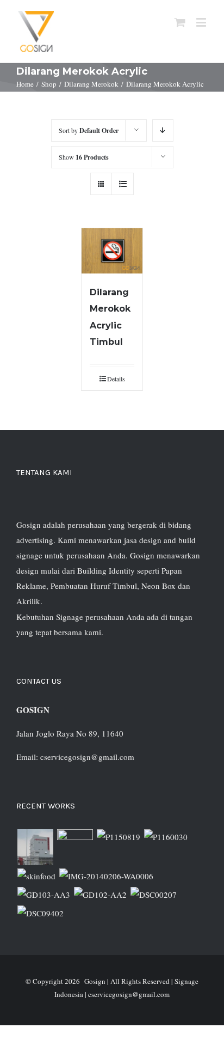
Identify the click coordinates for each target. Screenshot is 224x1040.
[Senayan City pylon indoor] (153, 894)
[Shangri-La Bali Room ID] (106, 876)
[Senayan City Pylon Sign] (40, 913)
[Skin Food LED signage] (36, 876)
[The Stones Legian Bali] (165, 837)
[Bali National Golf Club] (43, 894)
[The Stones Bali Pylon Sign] (118, 837)
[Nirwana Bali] (75, 847)
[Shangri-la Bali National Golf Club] (100, 894)
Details (116, 378)
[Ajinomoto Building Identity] (35, 847)
